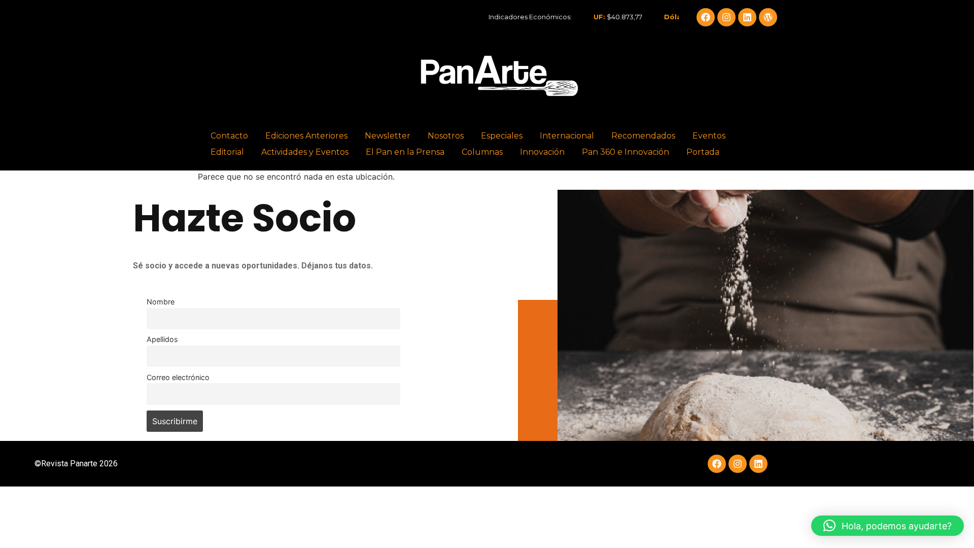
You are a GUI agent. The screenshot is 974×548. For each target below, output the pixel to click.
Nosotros (446, 136)
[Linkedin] (747, 17)
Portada (702, 152)
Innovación (542, 152)
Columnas (482, 152)
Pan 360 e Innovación (625, 152)
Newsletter (387, 136)
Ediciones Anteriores (306, 136)
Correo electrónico (178, 377)
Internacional (567, 136)
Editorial (227, 152)
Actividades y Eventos (305, 152)
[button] (887, 526)
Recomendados (643, 136)
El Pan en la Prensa (405, 152)
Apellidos (162, 339)
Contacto (229, 136)
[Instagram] (726, 17)
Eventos (708, 136)
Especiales (502, 136)
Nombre (161, 301)
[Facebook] (706, 17)
